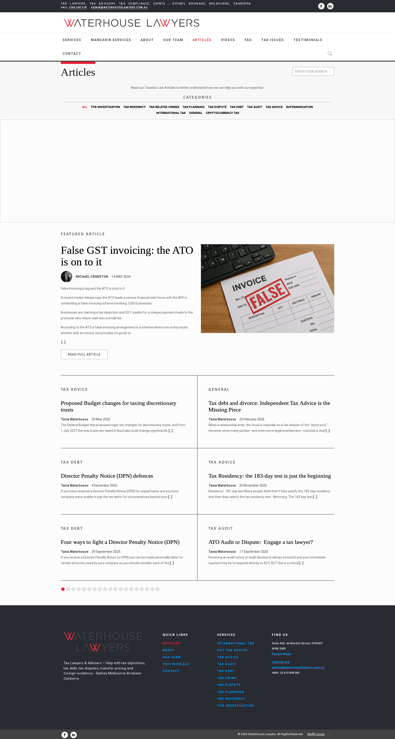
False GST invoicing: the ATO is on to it (127, 256)
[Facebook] (321, 6)
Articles (171, 643)
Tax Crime (227, 678)
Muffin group (316, 734)
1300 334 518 (78, 7)
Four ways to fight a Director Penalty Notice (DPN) (120, 542)
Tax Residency (134, 107)
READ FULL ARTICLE (84, 354)
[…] (171, 430)
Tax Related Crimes (164, 107)
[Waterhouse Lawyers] (132, 22)
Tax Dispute (217, 107)
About (169, 650)
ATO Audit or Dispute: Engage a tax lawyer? (260, 542)
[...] (63, 342)
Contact (171, 671)
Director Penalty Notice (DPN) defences (107, 476)
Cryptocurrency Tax (222, 113)
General (195, 113)
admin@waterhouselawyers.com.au (119, 7)
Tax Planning (194, 107)
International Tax (171, 113)
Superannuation (299, 107)
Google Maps (281, 653)
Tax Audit (254, 107)
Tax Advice (274, 107)
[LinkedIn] (330, 6)
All (84, 107)
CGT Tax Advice (232, 650)
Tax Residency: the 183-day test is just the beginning (269, 476)
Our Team (172, 657)
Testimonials (176, 664)
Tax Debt (237, 107)
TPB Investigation (105, 107)
